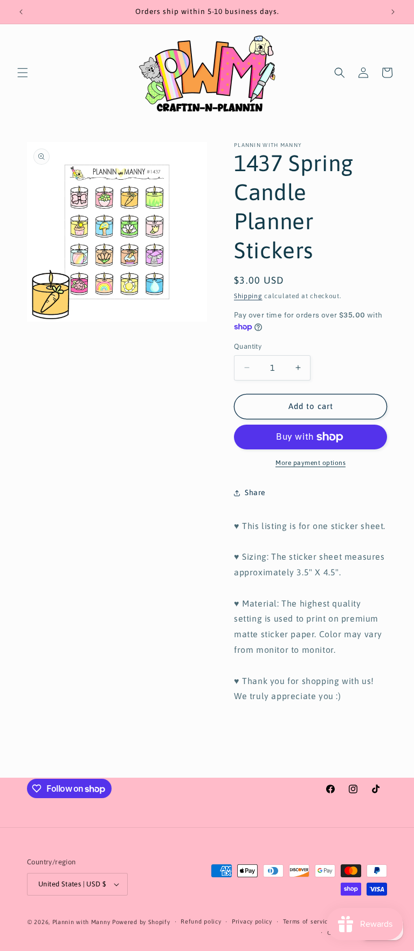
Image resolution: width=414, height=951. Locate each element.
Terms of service (307, 921)
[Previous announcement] (21, 12)
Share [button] (255, 492)
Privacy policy (252, 921)
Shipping (248, 296)
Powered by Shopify (141, 922)
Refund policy (201, 921)
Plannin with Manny (81, 922)
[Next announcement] (393, 12)
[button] (22, 72)
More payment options (310, 463)
